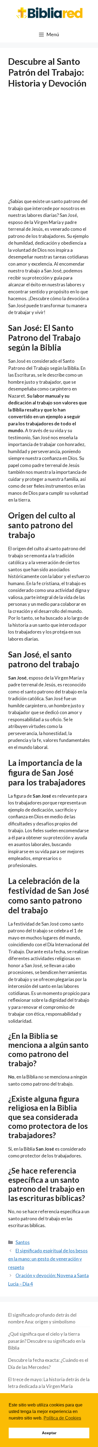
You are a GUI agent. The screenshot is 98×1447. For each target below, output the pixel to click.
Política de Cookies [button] (62, 1418)
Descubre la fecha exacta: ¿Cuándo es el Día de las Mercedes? (48, 1363)
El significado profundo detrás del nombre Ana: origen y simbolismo (42, 1318)
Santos (23, 1242)
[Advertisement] (49, 147)
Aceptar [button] (49, 1433)
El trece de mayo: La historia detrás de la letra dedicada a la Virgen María (49, 1383)
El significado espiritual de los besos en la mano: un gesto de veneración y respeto (48, 1259)
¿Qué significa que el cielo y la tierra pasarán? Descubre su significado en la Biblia (46, 1341)
